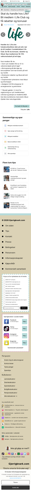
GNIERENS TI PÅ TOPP (10, 293)
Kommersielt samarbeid (15, 269)
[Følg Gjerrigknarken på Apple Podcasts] (22, 454)
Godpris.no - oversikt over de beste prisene (16, 417)
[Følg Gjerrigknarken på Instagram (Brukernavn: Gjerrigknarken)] (9, 454)
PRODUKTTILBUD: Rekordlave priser (13, 288)
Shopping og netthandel (17, 9)
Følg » (24, 321)
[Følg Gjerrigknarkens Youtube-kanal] (15, 454)
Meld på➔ (24, 307)
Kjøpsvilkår (10, 263)
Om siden (9, 225)
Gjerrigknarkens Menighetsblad (13, 291)
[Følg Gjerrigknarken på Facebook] (12, 454)
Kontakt (8, 236)
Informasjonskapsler (14, 258)
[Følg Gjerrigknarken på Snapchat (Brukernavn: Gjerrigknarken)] (6, 454)
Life (28, 109)
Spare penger (11, 6)
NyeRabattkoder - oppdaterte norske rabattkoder (14, 413)
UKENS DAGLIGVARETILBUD (12, 297)
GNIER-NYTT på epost (10, 279)
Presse (8, 242)
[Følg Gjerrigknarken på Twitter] (25, 454)
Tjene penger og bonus (11, 302)
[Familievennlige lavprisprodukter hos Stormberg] (28, 34)
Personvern (10, 253)
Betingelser (10, 247)
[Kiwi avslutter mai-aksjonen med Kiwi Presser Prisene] (3, 34)
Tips (7, 231)
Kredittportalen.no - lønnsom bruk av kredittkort (14, 406)
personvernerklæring (15, 478)
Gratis (18, 6)
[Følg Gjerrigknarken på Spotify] (18, 454)
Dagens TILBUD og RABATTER (12, 295)
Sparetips (6, 9)
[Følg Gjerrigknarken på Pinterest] (28, 454)
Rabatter (28, 6)
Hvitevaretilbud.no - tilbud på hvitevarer (15, 427)
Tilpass (15, 482)
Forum (5, 6)
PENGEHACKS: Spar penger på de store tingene (16, 299)
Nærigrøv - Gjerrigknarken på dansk (13, 439)
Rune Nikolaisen (9, 25)
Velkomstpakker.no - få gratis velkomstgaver (16, 410)
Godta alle (15, 487)
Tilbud (23, 6)
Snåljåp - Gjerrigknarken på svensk (14, 436)
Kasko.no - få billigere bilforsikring (14, 424)
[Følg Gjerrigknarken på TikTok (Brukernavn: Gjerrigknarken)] (3, 454)
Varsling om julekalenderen (12, 304)
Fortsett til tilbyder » (22, 106)
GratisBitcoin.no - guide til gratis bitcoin (15, 420)
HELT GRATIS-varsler (10, 286)
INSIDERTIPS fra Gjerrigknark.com (13, 281)
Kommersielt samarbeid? (15, 348)
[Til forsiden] (2, 4)
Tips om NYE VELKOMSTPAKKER (13, 284)
